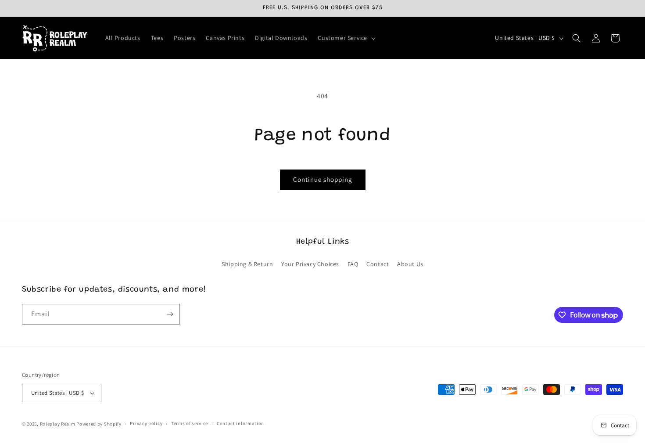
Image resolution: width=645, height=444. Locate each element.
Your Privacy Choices (310, 264)
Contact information (240, 423)
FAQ (353, 264)
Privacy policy (146, 423)
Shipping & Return (247, 264)
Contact (377, 264)
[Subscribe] (169, 314)
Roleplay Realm (57, 424)
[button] (345, 38)
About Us (410, 264)
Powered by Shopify (99, 424)
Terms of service (189, 423)
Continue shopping (322, 179)
